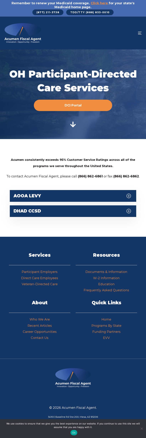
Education (106, 284)
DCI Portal (73, 105)
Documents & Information (106, 272)
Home (106, 319)
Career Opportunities (40, 332)
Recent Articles (40, 326)
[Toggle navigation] (119, 33)
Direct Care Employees (39, 278)
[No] (141, 428)
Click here (99, 3)
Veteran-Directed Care (40, 284)
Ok (73, 432)
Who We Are (40, 319)
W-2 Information (106, 278)
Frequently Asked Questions (106, 290)
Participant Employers (40, 272)
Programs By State (106, 326)
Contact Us (39, 338)
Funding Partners (106, 332)
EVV (106, 338)
